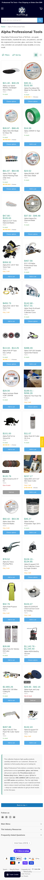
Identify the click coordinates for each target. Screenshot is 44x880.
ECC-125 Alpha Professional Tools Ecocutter (30, 265)
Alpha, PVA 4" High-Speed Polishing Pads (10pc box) (10, 176)
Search (5, 869)
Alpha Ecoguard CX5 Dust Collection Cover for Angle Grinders (32, 566)
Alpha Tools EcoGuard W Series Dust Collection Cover (32, 310)
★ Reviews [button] (42, 442)
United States (21, 843)
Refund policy (27, 871)
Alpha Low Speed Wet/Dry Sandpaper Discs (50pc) (10, 88)
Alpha (4, 92)
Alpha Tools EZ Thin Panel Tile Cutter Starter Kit (11, 732)
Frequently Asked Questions (30, 869)
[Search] (40, 20)
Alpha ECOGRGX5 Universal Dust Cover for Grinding (31, 609)
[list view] (40, 55)
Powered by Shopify (22, 876)
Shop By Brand (14, 869)
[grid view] (36, 55)
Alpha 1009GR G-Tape (32, 131)
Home (3, 27)
